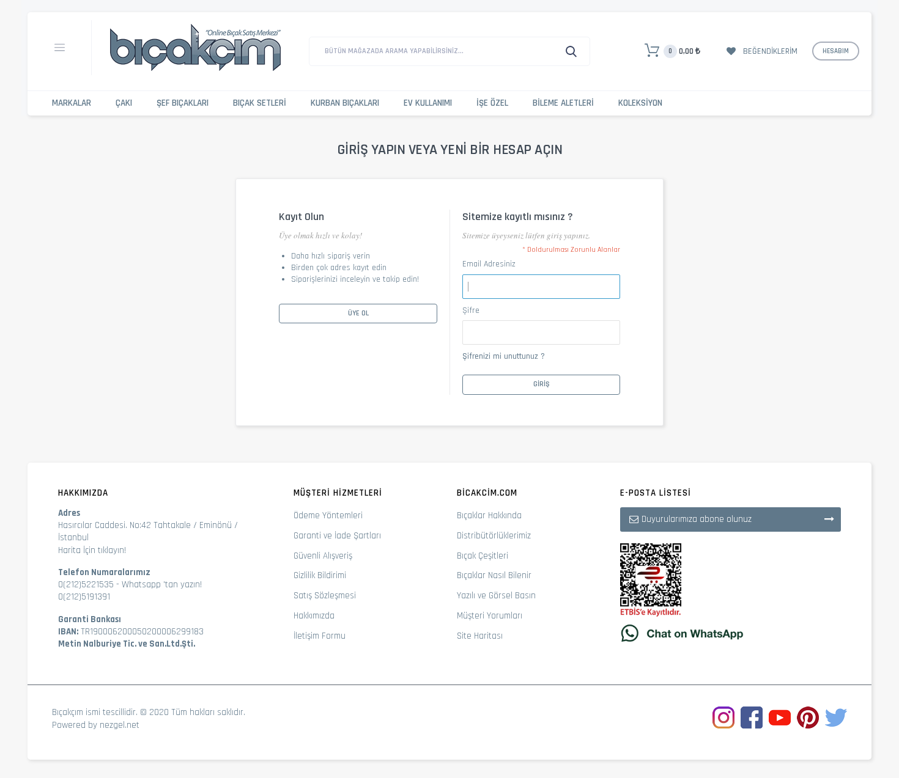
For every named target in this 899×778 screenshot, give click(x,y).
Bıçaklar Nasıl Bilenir (494, 575)
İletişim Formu (320, 635)
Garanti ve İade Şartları (337, 535)
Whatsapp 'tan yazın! (162, 584)
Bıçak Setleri (259, 103)
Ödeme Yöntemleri (328, 515)
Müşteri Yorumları (489, 615)
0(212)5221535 (86, 584)
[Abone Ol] (829, 518)
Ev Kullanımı (428, 103)
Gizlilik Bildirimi (320, 575)
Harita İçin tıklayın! (92, 550)
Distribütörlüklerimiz (494, 535)
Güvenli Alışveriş (323, 555)
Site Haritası (480, 635)
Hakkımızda (314, 615)
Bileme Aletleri (563, 103)
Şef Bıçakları (183, 103)
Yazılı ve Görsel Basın (496, 595)
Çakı (124, 103)
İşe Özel (492, 103)
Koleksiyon (640, 103)
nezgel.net (119, 725)
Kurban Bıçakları (345, 103)
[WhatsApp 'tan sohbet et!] (730, 633)
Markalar (71, 103)
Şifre (470, 310)
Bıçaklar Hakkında (489, 515)
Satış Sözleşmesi (325, 595)
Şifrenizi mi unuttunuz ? (503, 356)
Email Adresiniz (489, 264)
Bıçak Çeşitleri (482, 555)
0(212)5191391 (84, 597)
